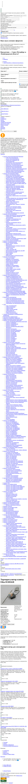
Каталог (5, 751)
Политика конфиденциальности (10, 746)
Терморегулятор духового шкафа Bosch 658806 (11, 668)
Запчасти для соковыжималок (10, 514)
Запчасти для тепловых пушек (10, 507)
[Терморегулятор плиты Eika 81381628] (11, 604)
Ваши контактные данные (7, 15)
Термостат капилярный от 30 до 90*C (9, 681)
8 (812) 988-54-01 (4, 108)
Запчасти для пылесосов (9, 374)
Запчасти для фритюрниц (9, 522)
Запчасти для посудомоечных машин (11, 394)
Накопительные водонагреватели (11, 511)
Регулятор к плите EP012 (6, 717)
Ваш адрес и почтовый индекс (8, 21)
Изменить (5, 59)
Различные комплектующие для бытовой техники (14, 556)
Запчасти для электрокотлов (9, 297)
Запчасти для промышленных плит (11, 275)
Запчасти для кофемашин (9, 420)
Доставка (5, 742)
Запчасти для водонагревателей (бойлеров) (13, 156)
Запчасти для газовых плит (9, 491)
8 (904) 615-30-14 (4, 111)
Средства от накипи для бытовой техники (13, 478)
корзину (11, 782)
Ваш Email (3, 18)
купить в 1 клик (11, 624)
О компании (6, 750)
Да (3, 58)
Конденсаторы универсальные (10, 316)
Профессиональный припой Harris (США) (13, 319)
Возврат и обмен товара (8, 754)
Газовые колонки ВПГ (8, 508)
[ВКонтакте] (1, 627)
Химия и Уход (6, 483)
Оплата (5, 743)
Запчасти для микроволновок (10, 242)
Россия (4, 61)
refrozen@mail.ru (4, 113)
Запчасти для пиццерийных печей (11, 502)
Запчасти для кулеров (8, 390)
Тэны (4, 304)
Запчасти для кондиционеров (10, 520)
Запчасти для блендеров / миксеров (11, 342)
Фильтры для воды (7, 506)
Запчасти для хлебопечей (9, 451)
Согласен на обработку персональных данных (13, 33)
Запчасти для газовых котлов (10, 484)
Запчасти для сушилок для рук (10, 519)
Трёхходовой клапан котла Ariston (13, 568)
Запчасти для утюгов (8, 553)
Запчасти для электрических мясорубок (12, 320)
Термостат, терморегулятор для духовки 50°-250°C (12, 691)
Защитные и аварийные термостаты (11, 317)
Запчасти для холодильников (10, 214)
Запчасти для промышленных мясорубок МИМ (14, 292)
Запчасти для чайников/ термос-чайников (12, 447)
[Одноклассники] (3, 627)
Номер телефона (5, 16)
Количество (4, 28)
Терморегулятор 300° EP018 (7, 706)
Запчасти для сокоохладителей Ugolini (12, 240)
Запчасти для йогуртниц (9, 518)
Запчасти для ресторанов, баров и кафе (12, 525)
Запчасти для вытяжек (8, 509)
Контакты (3, 756)
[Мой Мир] (5, 627)
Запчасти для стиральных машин (11, 173)
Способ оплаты (4, 26)
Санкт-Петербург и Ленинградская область (13, 62)
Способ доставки (4, 23)
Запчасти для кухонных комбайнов (11, 357)
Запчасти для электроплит (9, 256)
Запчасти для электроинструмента (11, 503)
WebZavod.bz (19, 775)
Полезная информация (8, 744)
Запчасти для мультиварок (9, 468)
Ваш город (3, 19)
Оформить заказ (4, 31)
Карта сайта (6, 753)
